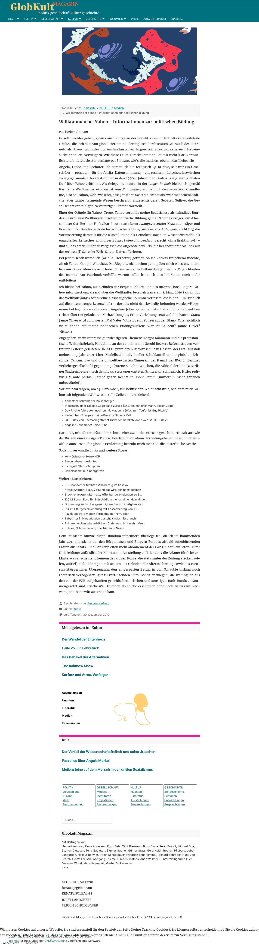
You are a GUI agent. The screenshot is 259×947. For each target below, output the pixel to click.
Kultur (77, 609)
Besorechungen (73, 804)
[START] (17, 19)
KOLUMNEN (116, 18)
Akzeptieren (11, 943)
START (12, 18)
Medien (67, 715)
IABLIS (135, 18)
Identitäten (104, 796)
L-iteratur (68, 708)
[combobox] (87, 820)
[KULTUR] (79, 19)
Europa (67, 796)
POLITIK (28, 18)
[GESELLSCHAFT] (61, 19)
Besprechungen (107, 804)
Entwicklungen (174, 800)
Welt (66, 800)
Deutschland (71, 791)
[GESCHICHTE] (103, 19)
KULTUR (73, 18)
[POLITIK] (35, 19)
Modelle (102, 791)
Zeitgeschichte (174, 791)
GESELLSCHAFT (50, 18)
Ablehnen (32, 943)
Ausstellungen (72, 692)
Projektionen (105, 800)
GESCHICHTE (93, 18)
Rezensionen (71, 723)
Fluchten (68, 700)
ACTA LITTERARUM (154, 18)
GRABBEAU (177, 18)
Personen (170, 796)
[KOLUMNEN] (124, 19)
